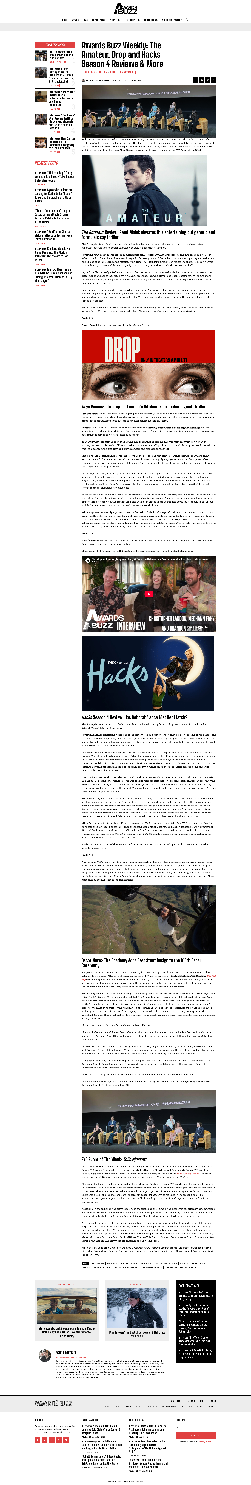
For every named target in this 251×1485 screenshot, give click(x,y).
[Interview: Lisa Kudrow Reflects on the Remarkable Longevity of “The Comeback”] (41, 142)
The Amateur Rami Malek (126, 1268)
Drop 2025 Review (129, 1264)
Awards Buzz (41, 226)
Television (54, 85)
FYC (156, 1264)
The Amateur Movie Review (96, 1268)
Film (37, 205)
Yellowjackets (188, 1268)
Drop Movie (146, 1264)
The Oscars (171, 1268)
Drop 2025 (112, 1264)
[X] (201, 80)
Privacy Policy (205, 1442)
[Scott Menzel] (84, 80)
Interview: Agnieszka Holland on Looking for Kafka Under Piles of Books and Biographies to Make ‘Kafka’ (53, 195)
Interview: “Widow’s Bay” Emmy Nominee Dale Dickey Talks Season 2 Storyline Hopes (55, 176)
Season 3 (189, 1173)
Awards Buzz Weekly (96, 72)
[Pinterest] (207, 80)
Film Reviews (126, 72)
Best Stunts (97, 1264)
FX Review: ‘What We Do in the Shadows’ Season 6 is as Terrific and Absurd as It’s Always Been (148, 1463)
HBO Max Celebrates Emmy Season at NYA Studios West (61, 55)
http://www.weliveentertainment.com (71, 1357)
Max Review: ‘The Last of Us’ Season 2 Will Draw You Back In (137, 1334)
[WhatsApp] (213, 80)
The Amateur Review (151, 1268)
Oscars (184, 1264)
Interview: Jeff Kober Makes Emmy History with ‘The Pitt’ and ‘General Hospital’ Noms (195, 1354)
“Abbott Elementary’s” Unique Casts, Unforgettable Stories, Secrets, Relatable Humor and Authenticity (52, 216)
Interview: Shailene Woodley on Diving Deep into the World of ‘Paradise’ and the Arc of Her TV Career (53, 254)
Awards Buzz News (58, 62)
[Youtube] (66, 1440)
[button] (187, 20)
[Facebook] (195, 80)
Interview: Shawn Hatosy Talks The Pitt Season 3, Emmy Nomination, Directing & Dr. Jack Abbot (62, 75)
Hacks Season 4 (169, 1264)
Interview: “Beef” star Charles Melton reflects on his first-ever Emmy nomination (62, 98)
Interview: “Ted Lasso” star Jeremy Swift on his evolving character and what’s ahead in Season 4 (62, 122)
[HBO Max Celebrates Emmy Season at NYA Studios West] (41, 55)
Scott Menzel (102, 80)
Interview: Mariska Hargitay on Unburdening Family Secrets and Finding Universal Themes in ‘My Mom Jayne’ (53, 275)
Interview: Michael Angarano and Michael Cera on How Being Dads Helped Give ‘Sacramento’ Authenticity (67, 1332)
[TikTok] (51, 1440)
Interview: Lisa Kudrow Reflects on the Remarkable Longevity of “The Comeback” (62, 143)
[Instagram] (44, 1440)
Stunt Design (198, 1264)
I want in (194, 1435)
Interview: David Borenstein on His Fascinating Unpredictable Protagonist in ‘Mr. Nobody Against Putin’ (147, 1446)
